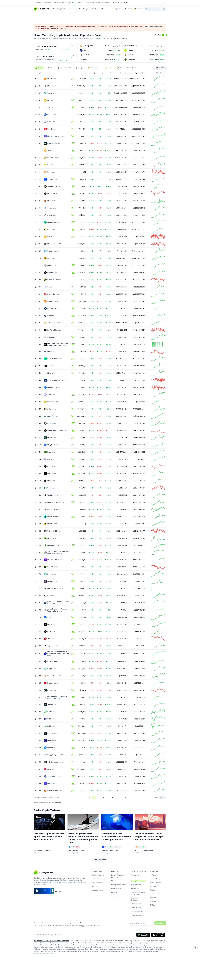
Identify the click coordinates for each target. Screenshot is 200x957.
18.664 (39, 2)
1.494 (49, 2)
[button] (100, 859)
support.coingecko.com (153, 26)
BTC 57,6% (105, 2)
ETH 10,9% (113, 2)
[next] (125, 798)
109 (119, 798)
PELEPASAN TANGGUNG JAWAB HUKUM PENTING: (51, 941)
